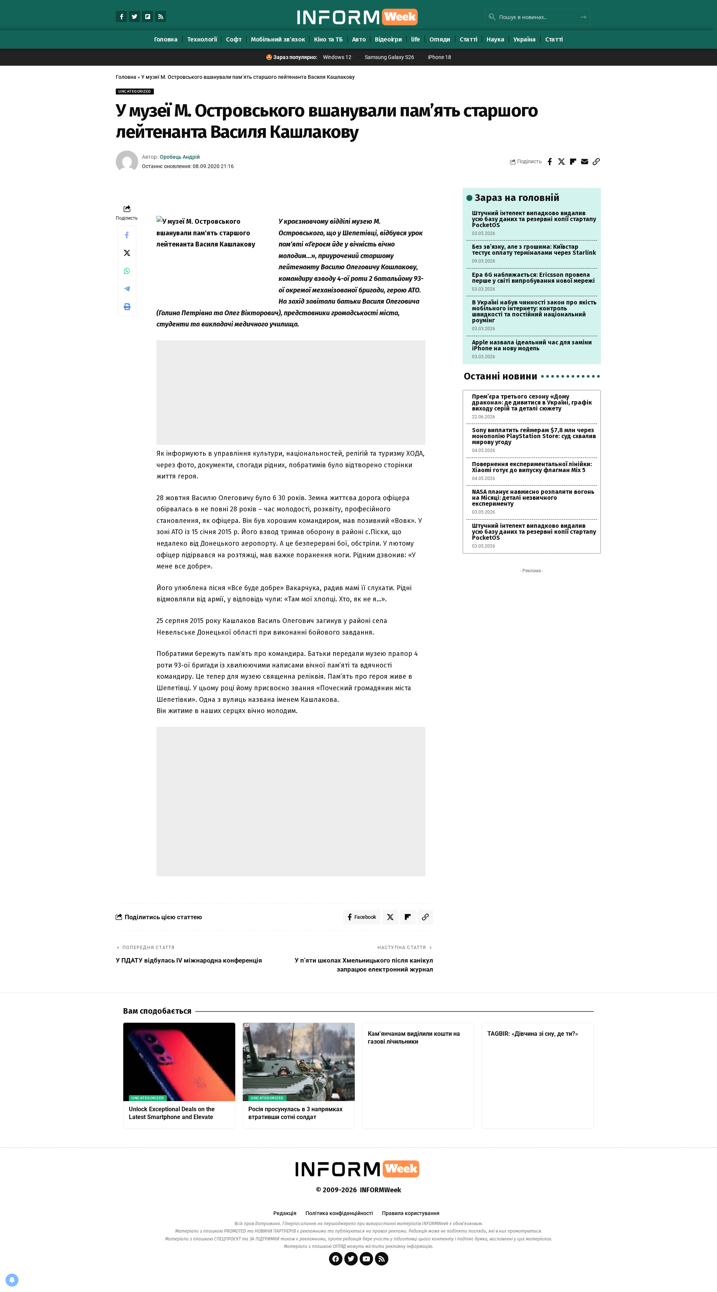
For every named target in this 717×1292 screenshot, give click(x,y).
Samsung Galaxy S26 (389, 57)
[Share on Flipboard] (573, 162)
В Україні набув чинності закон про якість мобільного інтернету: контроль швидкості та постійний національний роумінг (534, 311)
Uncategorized (134, 91)
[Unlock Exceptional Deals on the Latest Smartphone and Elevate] (179, 1062)
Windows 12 (337, 57)
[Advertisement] (290, 392)
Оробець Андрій (180, 157)
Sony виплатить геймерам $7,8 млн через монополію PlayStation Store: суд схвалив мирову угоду (534, 436)
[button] (596, 162)
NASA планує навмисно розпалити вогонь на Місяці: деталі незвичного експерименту (533, 497)
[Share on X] (561, 162)
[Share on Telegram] (127, 289)
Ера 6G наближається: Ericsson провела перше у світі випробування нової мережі (533, 277)
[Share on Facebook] (549, 162)
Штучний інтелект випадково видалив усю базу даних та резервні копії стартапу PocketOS (534, 219)
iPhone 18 (439, 57)
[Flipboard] (147, 16)
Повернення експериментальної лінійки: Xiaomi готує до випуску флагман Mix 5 (532, 467)
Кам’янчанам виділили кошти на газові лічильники (414, 1037)
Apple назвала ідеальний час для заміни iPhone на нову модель (532, 345)
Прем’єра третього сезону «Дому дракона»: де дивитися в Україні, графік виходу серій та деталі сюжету (532, 402)
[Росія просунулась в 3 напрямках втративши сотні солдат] (299, 1062)
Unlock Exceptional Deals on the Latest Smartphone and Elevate (172, 1113)
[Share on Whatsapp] (127, 271)
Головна (126, 77)
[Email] (584, 162)
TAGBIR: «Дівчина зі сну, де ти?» (532, 1033)
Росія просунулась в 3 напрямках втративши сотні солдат (295, 1113)
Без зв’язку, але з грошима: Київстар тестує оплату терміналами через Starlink (534, 249)
